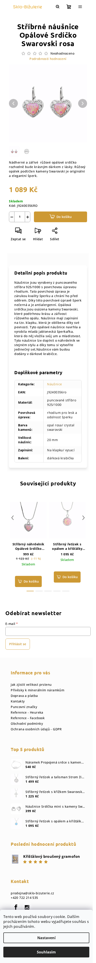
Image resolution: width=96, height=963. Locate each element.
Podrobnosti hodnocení (47, 59)
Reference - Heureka (27, 712)
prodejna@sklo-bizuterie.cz (32, 893)
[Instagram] (27, 907)
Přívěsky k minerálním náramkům (37, 690)
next (83, 517)
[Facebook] (16, 907)
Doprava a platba (24, 696)
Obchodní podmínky (27, 723)
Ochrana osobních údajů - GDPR (36, 729)
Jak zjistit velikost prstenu (31, 684)
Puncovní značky (24, 707)
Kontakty (18, 701)
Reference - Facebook (28, 718)
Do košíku (64, 217)
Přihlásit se (17, 644)
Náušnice (54, 384)
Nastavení (46, 937)
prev (12, 517)
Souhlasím (46, 952)
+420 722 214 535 (24, 897)
